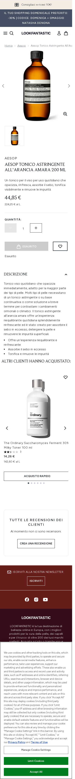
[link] (59, 33)
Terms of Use (39, 742)
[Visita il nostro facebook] (27, 599)
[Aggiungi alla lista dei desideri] (60, 246)
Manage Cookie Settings (36, 749)
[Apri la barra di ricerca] (11, 33)
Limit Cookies (36, 761)
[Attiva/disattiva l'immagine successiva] (69, 86)
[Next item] (65, 428)
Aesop (22, 45)
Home (8, 45)
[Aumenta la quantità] (36, 227)
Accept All (36, 771)
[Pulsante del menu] (4, 33)
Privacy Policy (16, 742)
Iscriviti (36, 581)
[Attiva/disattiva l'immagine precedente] (3, 86)
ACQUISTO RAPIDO (37, 476)
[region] (36, 710)
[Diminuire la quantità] (11, 227)
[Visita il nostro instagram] (36, 599)
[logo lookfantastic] (36, 33)
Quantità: (13, 219)
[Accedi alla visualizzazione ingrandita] (65, 114)
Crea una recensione (36, 543)
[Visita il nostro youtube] (45, 599)
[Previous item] (7, 428)
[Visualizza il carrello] (66, 33)
